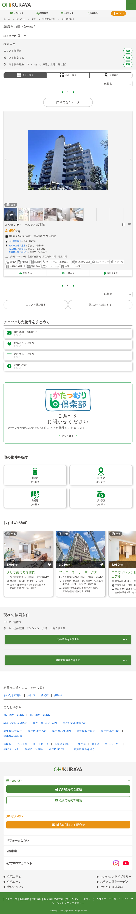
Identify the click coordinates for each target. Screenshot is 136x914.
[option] (68, 159)
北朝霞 (22, 249)
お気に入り (18, 13)
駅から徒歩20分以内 (75, 722)
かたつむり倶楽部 (111, 886)
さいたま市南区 (13, 695)
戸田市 (31, 695)
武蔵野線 (13, 249)
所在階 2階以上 (63, 744)
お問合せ (70, 273)
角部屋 (82, 744)
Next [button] (130, 159)
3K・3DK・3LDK (40, 714)
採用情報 (36, 899)
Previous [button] (5, 159)
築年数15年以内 (13, 730)
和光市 (45, 695)
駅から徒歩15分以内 (45, 722)
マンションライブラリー (115, 876)
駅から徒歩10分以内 (15, 722)
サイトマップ (9, 899)
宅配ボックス (11, 749)
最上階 (95, 744)
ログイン (120, 13)
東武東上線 (14, 245)
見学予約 (27, 273)
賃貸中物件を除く (84, 749)
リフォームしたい (17, 840)
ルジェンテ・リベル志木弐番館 (25, 224)
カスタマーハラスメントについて (115, 899)
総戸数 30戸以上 (58, 749)
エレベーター (113, 744)
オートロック (41, 744)
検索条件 (94, 13)
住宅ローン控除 (34, 749)
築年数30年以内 (86, 730)
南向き (7, 744)
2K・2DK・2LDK (14, 714)
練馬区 (58, 695)
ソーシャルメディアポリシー (68, 903)
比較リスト (69, 13)
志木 (23, 245)
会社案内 (24, 899)
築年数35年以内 (110, 730)
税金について (15, 886)
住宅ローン (14, 881)
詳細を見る (112, 273)
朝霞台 (24, 252)
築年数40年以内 (13, 736)
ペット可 (22, 744)
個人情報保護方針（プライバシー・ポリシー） (70, 899)
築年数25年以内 (61, 730)
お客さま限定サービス (114, 881)
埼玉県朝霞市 (15, 241)
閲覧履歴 (44, 13)
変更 (128, 50)
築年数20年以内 (37, 730)
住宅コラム (14, 876)
